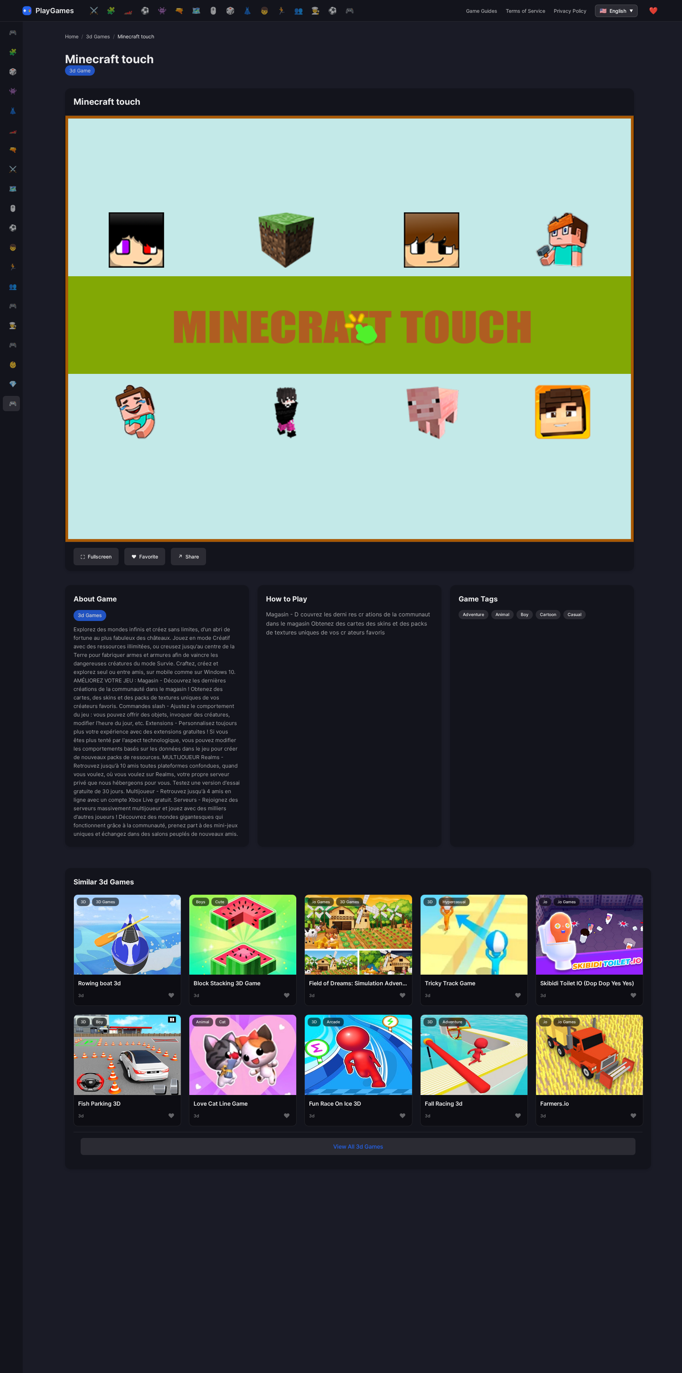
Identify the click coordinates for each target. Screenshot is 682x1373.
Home (72, 36)
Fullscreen (96, 557)
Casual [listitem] (574, 614)
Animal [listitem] (502, 614)
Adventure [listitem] (473, 614)
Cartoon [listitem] (548, 614)
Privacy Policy (570, 11)
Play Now (127, 941)
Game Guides (481, 11)
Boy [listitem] (525, 614)
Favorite (144, 557)
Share (188, 557)
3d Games (98, 36)
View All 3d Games (358, 1146)
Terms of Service (525, 11)
